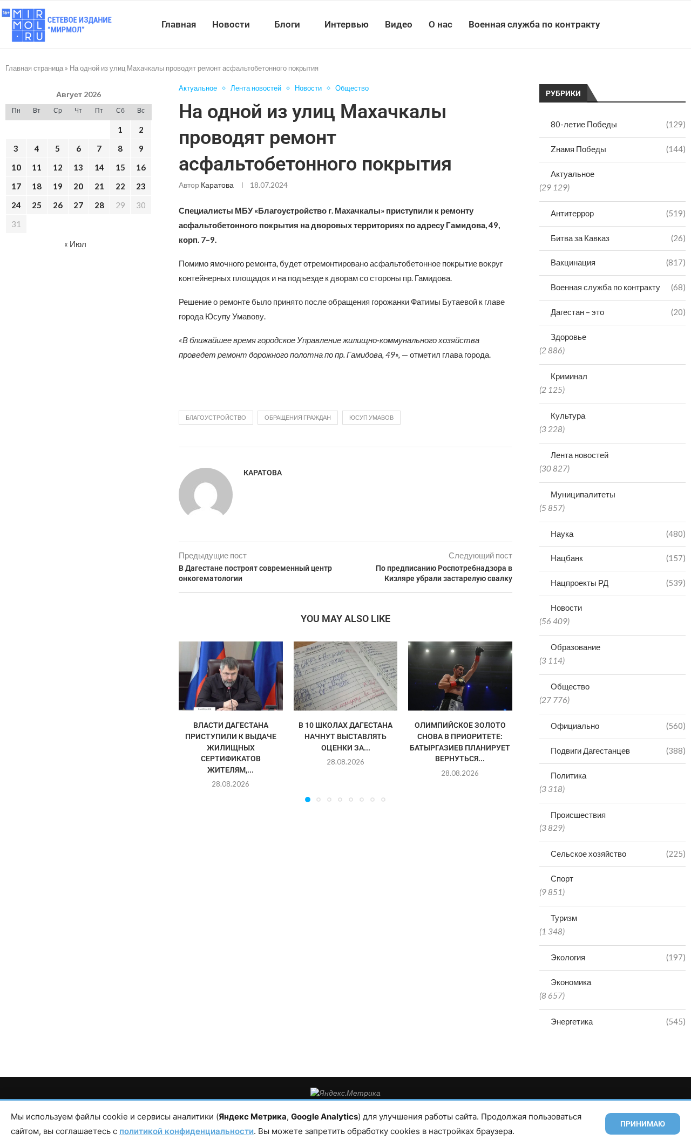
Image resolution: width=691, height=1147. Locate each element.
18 (37, 186)
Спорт (562, 878)
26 (58, 205)
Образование (575, 647)
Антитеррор (618, 213)
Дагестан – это (618, 312)
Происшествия (578, 815)
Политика (568, 775)
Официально (618, 725)
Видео (398, 24)
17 (16, 186)
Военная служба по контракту (534, 24)
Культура (568, 415)
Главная (178, 24)
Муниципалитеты (583, 494)
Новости (231, 24)
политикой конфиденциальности (186, 1131)
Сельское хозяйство (618, 853)
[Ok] (669, 24)
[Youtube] (635, 24)
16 (141, 167)
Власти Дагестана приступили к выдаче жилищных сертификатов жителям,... (230, 747)
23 (141, 186)
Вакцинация (618, 262)
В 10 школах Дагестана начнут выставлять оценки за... (345, 736)
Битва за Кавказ (618, 238)
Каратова (217, 184)
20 (78, 186)
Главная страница (34, 68)
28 (99, 205)
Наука (618, 533)
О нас (440, 24)
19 (58, 186)
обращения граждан (298, 417)
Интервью (346, 24)
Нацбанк (618, 558)
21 (99, 186)
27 (78, 205)
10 (16, 167)
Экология (618, 957)
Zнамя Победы (618, 149)
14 (99, 167)
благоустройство (216, 417)
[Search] (685, 24)
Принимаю (642, 1123)
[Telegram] (658, 24)
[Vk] (646, 24)
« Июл (75, 244)
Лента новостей (579, 455)
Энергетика (618, 1021)
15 (120, 167)
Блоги (287, 24)
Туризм (564, 918)
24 (16, 205)
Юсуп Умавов (371, 417)
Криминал (569, 376)
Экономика (571, 982)
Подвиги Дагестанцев (618, 750)
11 (37, 167)
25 (37, 205)
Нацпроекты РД (618, 583)
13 (78, 167)
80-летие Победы (618, 124)
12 (58, 167)
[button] (193, 721)
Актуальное (572, 174)
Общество (570, 686)
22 (120, 186)
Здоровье (568, 337)
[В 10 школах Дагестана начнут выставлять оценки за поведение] (346, 676)
